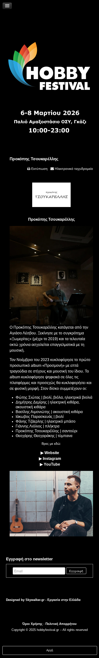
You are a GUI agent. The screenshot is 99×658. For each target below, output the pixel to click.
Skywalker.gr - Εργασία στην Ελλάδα (52, 600)
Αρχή (49, 650)
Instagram (52, 458)
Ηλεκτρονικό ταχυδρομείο (73, 169)
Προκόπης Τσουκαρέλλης (34, 159)
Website (51, 453)
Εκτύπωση (39, 169)
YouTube (52, 464)
